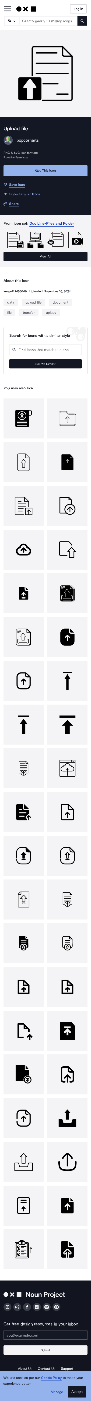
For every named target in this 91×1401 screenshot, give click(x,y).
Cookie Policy (51, 1378)
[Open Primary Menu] (7, 9)
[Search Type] (11, 21)
